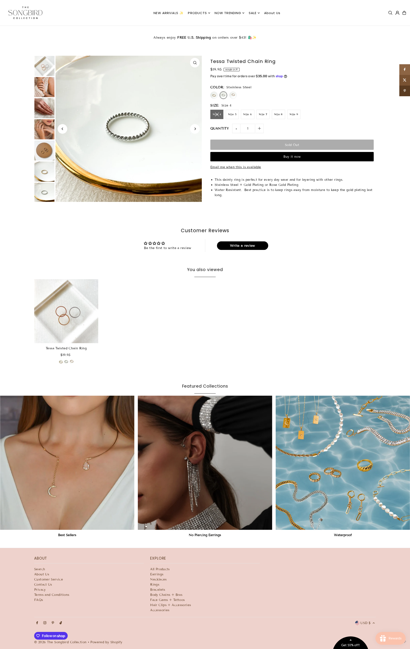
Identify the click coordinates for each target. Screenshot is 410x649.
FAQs (38, 600)
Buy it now (292, 157)
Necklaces (158, 579)
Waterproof (343, 535)
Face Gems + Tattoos (167, 600)
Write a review (242, 246)
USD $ (365, 623)
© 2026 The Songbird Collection (61, 642)
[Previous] (62, 129)
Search (39, 569)
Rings (154, 584)
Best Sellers (67, 535)
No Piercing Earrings (205, 535)
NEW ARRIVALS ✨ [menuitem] (169, 13)
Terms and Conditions (51, 595)
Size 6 (247, 114)
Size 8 (278, 114)
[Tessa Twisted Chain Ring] (66, 311)
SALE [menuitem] (253, 13)
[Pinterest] (53, 623)
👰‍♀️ (205, 35)
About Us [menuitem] (272, 13)
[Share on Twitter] (404, 80)
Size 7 (263, 114)
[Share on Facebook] (404, 69)
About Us (41, 574)
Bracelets (157, 590)
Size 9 (294, 114)
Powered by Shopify (106, 642)
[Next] (195, 129)
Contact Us (43, 584)
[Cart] (404, 13)
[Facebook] (37, 623)
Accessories (159, 610)
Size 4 (217, 114)
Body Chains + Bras (166, 595)
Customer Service (48, 579)
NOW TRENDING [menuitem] (228, 13)
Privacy (40, 590)
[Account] (397, 13)
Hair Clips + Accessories (170, 605)
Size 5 (232, 114)
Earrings (156, 574)
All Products (160, 569)
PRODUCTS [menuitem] (197, 13)
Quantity (219, 128)
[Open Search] (390, 13)
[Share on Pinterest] (404, 91)
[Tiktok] (61, 623)
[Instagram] (44, 623)
